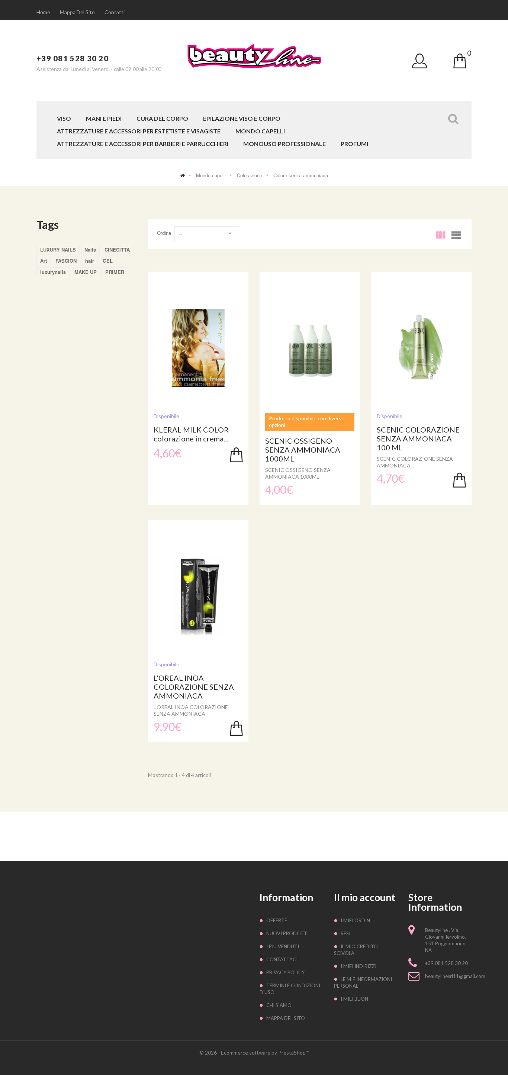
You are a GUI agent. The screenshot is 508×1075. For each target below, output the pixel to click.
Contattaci (282, 959)
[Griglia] (440, 232)
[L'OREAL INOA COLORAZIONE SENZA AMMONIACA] (198, 596)
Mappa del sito (77, 12)
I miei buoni (355, 999)
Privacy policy (285, 972)
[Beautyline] (254, 56)
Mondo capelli (260, 131)
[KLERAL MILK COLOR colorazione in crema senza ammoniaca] (198, 348)
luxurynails (53, 271)
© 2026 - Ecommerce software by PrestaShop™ (254, 1052)
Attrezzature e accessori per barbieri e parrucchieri (142, 144)
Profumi (354, 144)
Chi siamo (279, 1005)
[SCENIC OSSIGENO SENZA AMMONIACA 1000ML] (310, 348)
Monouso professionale (284, 144)
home (43, 12)
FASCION (66, 260)
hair (89, 260)
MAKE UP (85, 271)
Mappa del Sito (285, 1018)
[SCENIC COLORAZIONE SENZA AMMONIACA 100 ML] (421, 348)
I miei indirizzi (358, 966)
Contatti (115, 12)
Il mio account (364, 897)
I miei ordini (356, 920)
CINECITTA (117, 249)
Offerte (276, 920)
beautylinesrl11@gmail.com (455, 976)
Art (43, 260)
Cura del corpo (162, 119)
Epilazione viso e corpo (241, 119)
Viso (64, 119)
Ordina (164, 233)
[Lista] (456, 232)
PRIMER (114, 271)
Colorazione (249, 175)
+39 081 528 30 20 (72, 58)
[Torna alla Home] (182, 175)
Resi (345, 933)
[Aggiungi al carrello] (236, 454)
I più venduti (282, 946)
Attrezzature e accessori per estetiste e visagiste (139, 131)
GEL (108, 260)
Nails (90, 249)
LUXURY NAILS (58, 249)
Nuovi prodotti (287, 933)
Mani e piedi (104, 119)
